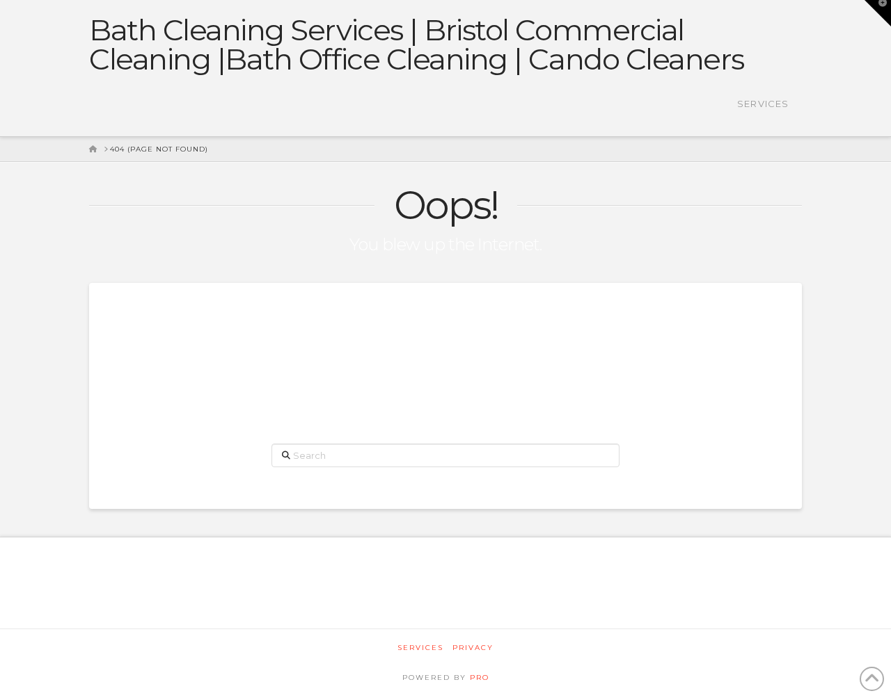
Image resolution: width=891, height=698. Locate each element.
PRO (479, 677)
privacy (473, 647)
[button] (878, 13)
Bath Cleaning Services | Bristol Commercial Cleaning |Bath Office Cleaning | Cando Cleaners (416, 44)
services (420, 647)
